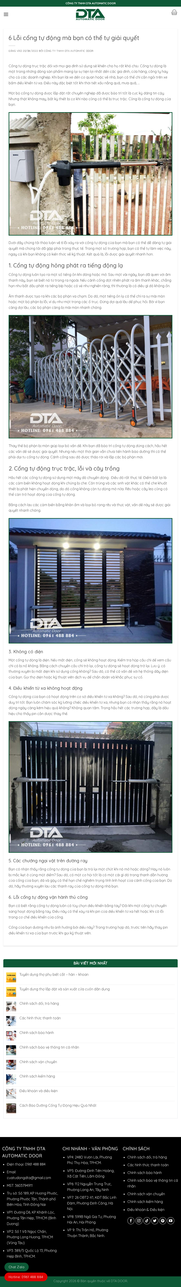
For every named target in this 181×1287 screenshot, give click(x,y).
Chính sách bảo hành (36, 1033)
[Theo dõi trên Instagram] (139, 1220)
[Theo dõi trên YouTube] (170, 1220)
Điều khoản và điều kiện (38, 1091)
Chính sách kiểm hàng (37, 1076)
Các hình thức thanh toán (40, 1018)
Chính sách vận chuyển (38, 1062)
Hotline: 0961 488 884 (26, 1277)
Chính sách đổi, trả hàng (39, 1003)
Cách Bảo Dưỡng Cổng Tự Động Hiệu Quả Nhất (57, 1105)
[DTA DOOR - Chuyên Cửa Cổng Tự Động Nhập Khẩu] (91, 14)
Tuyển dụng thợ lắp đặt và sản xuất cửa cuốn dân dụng (64, 989)
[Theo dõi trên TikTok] (147, 1220)
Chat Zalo (17, 1267)
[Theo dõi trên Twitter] (154, 1220)
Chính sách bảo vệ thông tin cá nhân (49, 1047)
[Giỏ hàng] (174, 12)
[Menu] (6, 14)
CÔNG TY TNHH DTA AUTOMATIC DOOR (68, 50)
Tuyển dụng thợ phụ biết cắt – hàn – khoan (54, 974)
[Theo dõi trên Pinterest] (162, 1220)
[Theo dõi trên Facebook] (131, 1220)
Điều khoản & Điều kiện (145, 1209)
